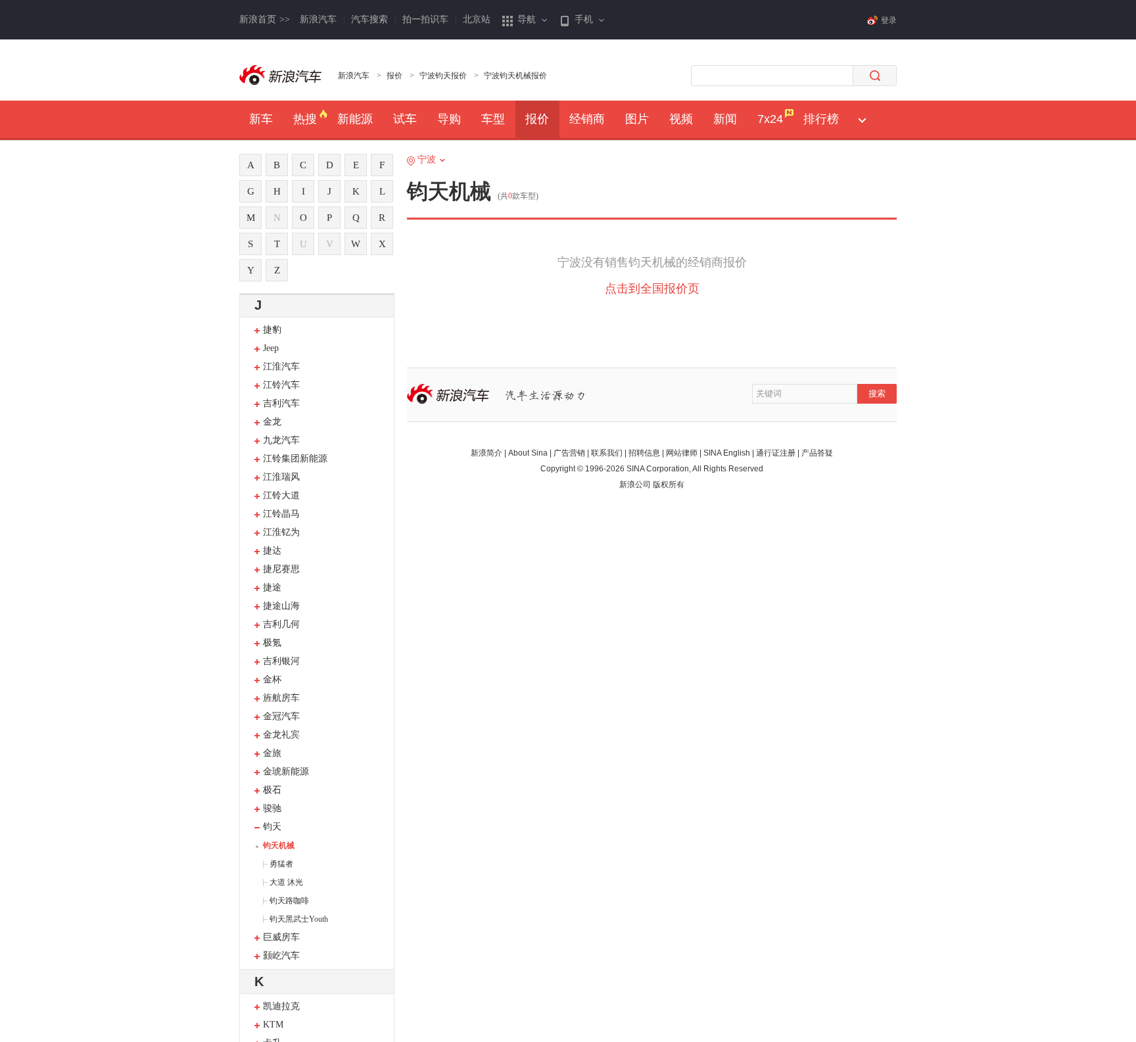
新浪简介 (486, 453)
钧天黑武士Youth (299, 919)
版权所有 (668, 484)
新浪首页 (264, 19)
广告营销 (569, 453)
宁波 (426, 159)
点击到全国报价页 (652, 288)
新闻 (725, 119)
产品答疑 (817, 453)
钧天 (272, 827)
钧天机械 (279, 845)
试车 (405, 119)
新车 (261, 119)
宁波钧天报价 (443, 75)
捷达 (272, 551)
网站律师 (682, 453)
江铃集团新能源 (295, 458)
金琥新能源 (286, 771)
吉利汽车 (281, 403)
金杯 (272, 679)
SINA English (726, 453)
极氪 (272, 643)
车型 (493, 119)
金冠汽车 (281, 716)
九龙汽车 (281, 440)
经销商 (587, 119)
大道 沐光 (286, 882)
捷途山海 (281, 606)
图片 (637, 119)
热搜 (305, 119)
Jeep (271, 348)
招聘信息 (644, 453)
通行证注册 (775, 453)
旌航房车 (281, 698)
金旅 (272, 753)
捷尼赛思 (281, 569)
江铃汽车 (281, 385)
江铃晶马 (281, 514)
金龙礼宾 (281, 735)
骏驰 (272, 808)
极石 (272, 790)
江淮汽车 (281, 366)
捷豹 (272, 330)
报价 (394, 75)
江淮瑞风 (281, 477)
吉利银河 (281, 661)
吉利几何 (281, 624)
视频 (681, 119)
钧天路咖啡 (289, 900)
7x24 (770, 119)
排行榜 (821, 119)
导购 (449, 119)
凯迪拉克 (281, 1006)
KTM (273, 1025)
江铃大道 (281, 495)
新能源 (355, 119)
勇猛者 (281, 863)
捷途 (272, 587)
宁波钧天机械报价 (515, 75)
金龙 (272, 422)
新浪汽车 (318, 19)
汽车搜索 (369, 19)
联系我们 (607, 453)
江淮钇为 (281, 532)
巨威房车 (281, 937)
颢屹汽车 (281, 955)
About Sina (528, 453)
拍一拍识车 (425, 19)
